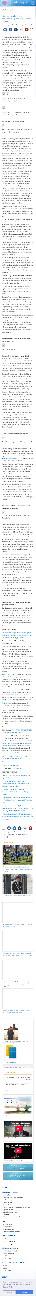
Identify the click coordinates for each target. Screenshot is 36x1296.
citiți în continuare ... (9, 1091)
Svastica (5, 1265)
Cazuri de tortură (7, 1202)
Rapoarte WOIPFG (8, 1209)
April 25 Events (16, 769)
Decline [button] (9, 1292)
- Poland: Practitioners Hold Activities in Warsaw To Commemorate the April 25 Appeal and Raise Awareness (17, 816)
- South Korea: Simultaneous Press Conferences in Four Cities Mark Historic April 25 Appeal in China (17, 799)
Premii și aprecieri (7, 1258)
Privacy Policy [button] (8, 1287)
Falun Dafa (5, 647)
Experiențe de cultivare (8, 1253)
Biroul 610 (10, 692)
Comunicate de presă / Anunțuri (11, 1231)
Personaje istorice (7, 1273)
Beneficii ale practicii (8, 1256)
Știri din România (7, 1224)
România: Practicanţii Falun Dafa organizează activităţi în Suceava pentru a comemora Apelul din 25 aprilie (17, 869)
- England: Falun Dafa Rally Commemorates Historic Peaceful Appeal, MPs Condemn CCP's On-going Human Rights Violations (17, 808)
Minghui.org (6, 703)
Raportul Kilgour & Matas (10, 1212)
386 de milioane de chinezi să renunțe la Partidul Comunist (17, 745)
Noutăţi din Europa (8, 1227)
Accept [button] (24, 1292)
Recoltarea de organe (8, 1200)
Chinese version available (10, 765)
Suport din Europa (8, 1244)
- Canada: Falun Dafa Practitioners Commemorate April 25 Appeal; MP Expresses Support (17, 791)
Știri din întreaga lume (8, 1229)
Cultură (5, 1268)
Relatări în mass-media (9, 1241)
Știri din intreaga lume (8, 10)
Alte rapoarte (6, 1214)
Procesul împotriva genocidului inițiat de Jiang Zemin (16, 1207)
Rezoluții (5, 1239)
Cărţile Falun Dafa (11, 1062)
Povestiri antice (7, 1270)
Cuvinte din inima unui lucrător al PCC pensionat (17, 896)
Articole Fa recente (10, 1072)
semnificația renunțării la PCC (11, 458)
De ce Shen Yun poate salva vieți (18, 1077)
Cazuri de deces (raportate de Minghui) (13, 1197)
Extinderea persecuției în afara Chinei (12, 1217)
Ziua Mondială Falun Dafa (10, 1251)
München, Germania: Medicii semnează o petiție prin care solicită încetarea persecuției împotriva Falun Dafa (16, 984)
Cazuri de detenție (7, 1205)
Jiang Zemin (6, 674)
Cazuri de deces (7, 1195)
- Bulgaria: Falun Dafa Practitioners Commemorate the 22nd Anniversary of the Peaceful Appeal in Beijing (15, 783)
